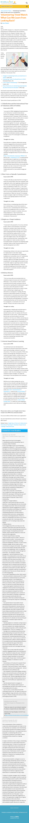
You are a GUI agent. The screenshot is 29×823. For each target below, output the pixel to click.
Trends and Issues (9, 426)
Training (3, 426)
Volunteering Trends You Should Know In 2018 (14, 79)
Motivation (3, 424)
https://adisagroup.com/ (21, 812)
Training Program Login (6, 6)
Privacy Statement (14, 807)
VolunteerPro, (7, 391)
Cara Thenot (5, 23)
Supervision (22, 424)
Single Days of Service (13, 423)
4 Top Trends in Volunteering (10, 82)
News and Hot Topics (6, 10)
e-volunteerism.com (15, 157)
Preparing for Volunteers (13, 424)
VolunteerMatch (17, 389)
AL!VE (10, 389)
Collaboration (23, 423)
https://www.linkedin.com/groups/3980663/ (15, 155)
